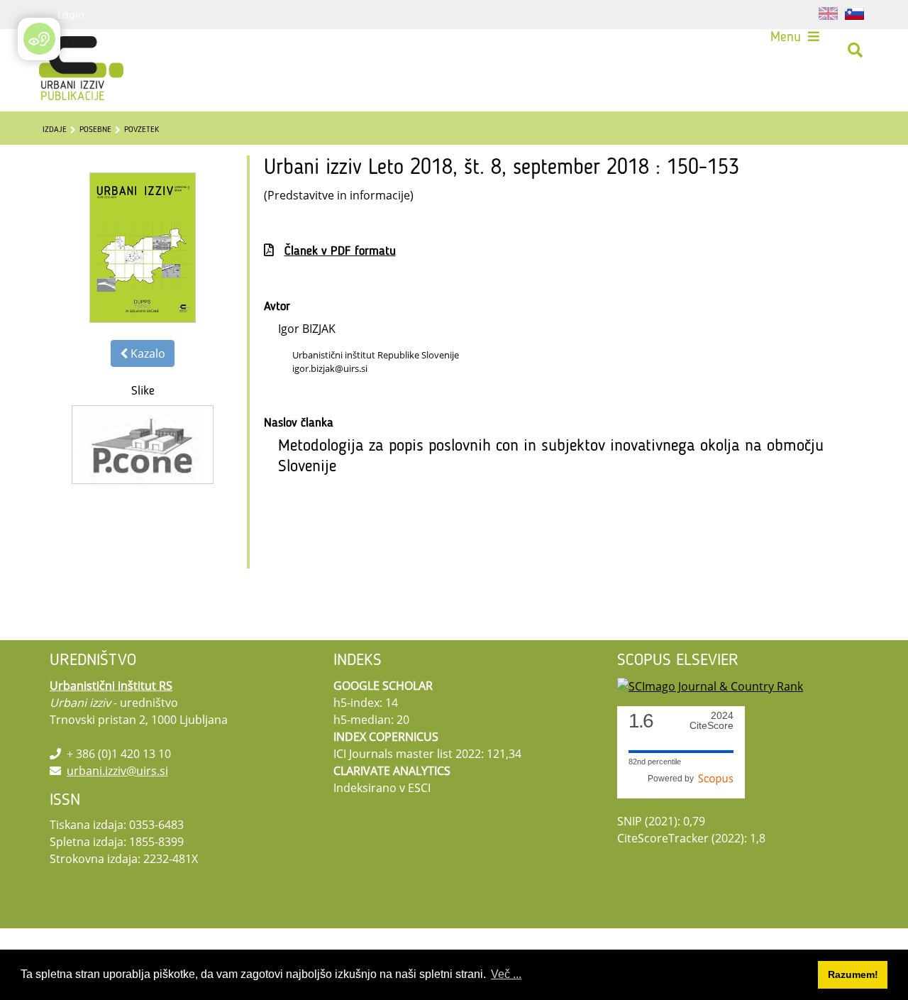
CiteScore (711, 720)
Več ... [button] (506, 974)
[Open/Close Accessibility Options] (39, 39)
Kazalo (146, 353)
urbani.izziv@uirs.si (117, 771)
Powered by (673, 779)
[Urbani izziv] (65, 52)
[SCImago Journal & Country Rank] (710, 685)
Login (70, 14)
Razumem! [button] (853, 974)
